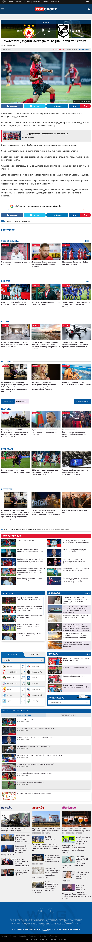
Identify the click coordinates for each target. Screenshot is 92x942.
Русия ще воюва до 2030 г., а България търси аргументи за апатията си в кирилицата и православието (14, 433)
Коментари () (84, 49)
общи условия (31, 940)
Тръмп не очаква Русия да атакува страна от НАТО (22, 862)
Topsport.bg (33, 936)
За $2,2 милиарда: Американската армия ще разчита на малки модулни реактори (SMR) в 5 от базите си (45, 844)
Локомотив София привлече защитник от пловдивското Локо (76, 686)
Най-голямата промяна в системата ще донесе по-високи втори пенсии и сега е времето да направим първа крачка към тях (76, 627)
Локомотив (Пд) (37, 672)
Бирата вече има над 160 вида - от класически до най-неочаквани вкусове (76, 830)
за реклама (44, 940)
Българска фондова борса (55, 2)
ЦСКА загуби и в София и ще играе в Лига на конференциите (15, 303)
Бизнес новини (18, 2)
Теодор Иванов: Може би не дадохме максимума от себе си (28, 599)
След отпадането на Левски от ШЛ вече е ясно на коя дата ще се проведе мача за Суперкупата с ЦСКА (31, 571)
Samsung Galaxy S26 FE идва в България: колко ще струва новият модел (75, 862)
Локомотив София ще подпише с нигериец (15, 263)
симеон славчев (24, 221)
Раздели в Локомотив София (74, 676)
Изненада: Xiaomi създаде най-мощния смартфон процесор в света (46, 872)
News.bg (4, 936)
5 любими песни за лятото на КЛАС (74, 511)
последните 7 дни (24, 715)
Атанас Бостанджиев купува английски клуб (74, 551)
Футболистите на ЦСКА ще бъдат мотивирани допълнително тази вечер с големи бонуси (30, 561)
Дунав (9, 695)
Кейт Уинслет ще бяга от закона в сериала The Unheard (75, 876)
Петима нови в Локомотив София (76, 667)
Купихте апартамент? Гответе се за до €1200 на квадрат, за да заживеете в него (15, 344)
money (54, 593)
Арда (9, 701)
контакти (62, 940)
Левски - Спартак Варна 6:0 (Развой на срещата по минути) (39, 755)
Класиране (34, 654)
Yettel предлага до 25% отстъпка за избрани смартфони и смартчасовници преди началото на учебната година (76, 844)
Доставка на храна (46, 2)
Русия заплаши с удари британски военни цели (22, 838)
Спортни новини (36, 2)
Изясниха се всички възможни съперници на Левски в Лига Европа (76, 304)
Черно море (36, 689)
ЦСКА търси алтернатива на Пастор (30, 782)
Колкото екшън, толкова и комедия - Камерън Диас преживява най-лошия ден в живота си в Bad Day (76, 891)
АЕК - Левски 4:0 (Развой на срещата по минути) (35, 728)
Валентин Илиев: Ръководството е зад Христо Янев (46, 303)
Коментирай (81, 402)
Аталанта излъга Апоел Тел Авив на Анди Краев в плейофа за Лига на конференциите (30, 608)
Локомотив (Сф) (58, 49)
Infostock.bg (53, 936)
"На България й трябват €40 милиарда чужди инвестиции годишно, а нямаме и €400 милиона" (75, 600)
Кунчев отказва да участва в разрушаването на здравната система (44, 432)
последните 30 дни (68, 715)
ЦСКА (9, 689)
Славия (9, 666)
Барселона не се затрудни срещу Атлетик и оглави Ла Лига (15, 471)
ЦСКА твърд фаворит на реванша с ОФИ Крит (34, 773)
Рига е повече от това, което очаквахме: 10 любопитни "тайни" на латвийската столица (46, 512)
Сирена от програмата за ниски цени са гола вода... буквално (75, 616)
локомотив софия (12, 221)
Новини (11, 2)
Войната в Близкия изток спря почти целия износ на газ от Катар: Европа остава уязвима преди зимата (75, 609)
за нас (53, 940)
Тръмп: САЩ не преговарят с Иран (22, 872)
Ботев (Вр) (35, 701)
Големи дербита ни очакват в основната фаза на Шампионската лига (75, 472)
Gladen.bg (42, 936)
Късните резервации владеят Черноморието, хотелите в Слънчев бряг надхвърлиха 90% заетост (46, 345)
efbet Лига (7, 660)
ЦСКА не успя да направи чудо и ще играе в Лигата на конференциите (45, 472)
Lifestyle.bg (22, 936)
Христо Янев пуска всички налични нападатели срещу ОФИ (30, 551)
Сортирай (20, 402)
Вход (88, 1)
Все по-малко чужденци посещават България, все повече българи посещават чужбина (75, 635)
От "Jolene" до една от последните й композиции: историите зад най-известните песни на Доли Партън (45, 385)
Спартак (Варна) (12, 683)
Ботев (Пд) (10, 678)
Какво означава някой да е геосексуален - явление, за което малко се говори (76, 384)
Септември (35, 666)
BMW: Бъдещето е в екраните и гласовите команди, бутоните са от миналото (45, 887)
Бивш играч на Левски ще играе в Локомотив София (76, 659)
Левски (34, 678)
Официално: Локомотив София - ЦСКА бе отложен (75, 263)
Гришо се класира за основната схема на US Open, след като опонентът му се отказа (75, 580)
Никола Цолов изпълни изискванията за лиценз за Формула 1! (74, 561)
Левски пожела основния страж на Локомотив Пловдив (76, 569)
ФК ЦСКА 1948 (12, 672)
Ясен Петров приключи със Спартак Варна (33, 746)
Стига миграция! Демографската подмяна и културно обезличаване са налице (74, 433)
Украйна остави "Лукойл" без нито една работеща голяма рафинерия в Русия (46, 830)
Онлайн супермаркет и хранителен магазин (34, 793)
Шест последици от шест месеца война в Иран (13, 829)
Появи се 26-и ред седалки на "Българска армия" (35, 764)
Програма (12, 654)
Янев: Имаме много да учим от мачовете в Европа (29, 579)
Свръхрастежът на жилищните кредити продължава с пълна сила (46, 859)
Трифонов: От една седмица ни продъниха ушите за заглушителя (15, 850)
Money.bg (13, 936)
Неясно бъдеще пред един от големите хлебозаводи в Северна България (76, 644)
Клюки (27, 2)
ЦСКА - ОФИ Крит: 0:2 (25, 540)
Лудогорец (35, 683)
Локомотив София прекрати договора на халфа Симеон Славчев (44, 264)
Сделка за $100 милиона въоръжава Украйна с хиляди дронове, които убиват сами (75, 344)
